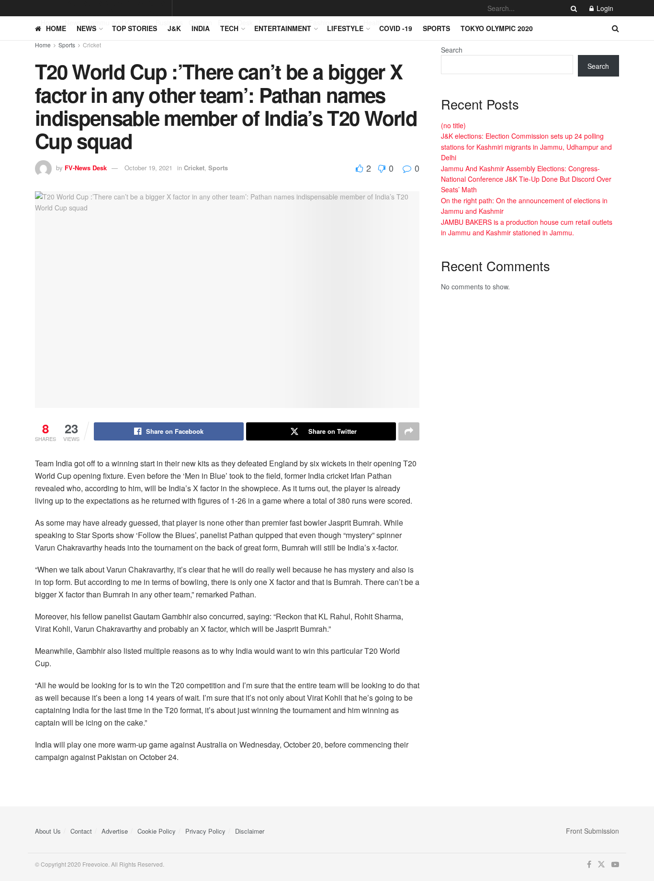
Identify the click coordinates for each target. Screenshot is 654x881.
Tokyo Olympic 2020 (497, 28)
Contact (81, 831)
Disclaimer (249, 831)
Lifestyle (345, 28)
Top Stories (134, 28)
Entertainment (282, 28)
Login (604, 8)
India (201, 28)
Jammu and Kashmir (118, 22)
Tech (229, 28)
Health (373, 22)
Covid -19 (395, 28)
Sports (436, 28)
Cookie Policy (156, 831)
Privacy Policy (205, 831)
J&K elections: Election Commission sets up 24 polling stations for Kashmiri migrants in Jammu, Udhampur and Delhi (526, 146)
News (73, 22)
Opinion (200, 22)
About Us (48, 831)
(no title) (453, 125)
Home (50, 22)
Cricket (92, 45)
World (294, 22)
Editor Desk (235, 22)
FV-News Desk (86, 167)
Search (451, 50)
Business (169, 22)
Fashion (321, 22)
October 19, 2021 (148, 167)
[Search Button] (572, 8)
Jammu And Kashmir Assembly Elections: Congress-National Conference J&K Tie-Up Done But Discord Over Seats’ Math (526, 179)
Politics (269, 22)
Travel (348, 22)
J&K (174, 28)
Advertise (114, 831)
